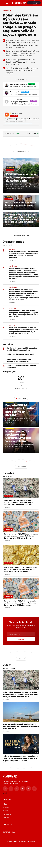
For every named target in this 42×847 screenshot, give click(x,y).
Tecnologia (6, 817)
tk (34, 789)
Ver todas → (7, 245)
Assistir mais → (9, 668)
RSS (6, 793)
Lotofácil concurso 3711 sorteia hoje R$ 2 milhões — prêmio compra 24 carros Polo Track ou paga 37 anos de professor (24, 254)
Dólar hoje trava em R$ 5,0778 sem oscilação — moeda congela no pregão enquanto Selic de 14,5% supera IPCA (20, 25)
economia (6, 807)
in (28, 789)
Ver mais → (7, 476)
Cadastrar (21, 639)
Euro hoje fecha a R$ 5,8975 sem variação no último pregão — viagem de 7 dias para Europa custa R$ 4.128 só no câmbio (23, 314)
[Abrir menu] (7, 2)
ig (16, 789)
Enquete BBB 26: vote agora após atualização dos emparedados (19, 360)
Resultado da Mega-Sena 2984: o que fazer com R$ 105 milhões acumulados (22, 349)
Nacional (5, 811)
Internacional (7, 814)
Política (5, 804)
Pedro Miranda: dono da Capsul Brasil (20, 354)
